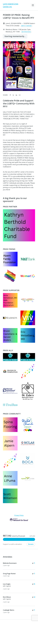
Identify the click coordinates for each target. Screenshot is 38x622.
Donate (30, 544)
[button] (33, 5)
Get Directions (26, 32)
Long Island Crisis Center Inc (10, 5)
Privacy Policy (19, 515)
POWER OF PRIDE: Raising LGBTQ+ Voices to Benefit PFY (18, 16)
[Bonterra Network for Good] (19, 520)
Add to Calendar (26, 26)
